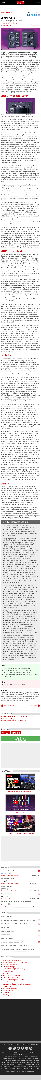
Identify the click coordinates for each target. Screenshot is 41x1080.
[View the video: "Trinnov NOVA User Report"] (20, 823)
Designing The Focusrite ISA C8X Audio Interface (20, 791)
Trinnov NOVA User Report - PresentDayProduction (20, 833)
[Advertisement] (20, 755)
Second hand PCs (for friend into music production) (17, 949)
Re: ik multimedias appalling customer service (16, 901)
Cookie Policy (20, 1044)
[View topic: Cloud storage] (39, 935)
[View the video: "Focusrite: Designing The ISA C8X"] (20, 782)
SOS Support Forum (9, 995)
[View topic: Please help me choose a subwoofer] (39, 942)
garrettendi (4, 904)
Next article (33, 705)
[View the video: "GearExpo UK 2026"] (20, 802)
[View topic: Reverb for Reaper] (39, 938)
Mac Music (6, 973)
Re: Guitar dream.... (7, 894)
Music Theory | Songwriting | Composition (17, 984)
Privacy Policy (34, 1044)
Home (3, 13)
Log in (3, 2)
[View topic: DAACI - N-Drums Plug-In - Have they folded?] (39, 946)
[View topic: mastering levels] (39, 886)
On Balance (5, 483)
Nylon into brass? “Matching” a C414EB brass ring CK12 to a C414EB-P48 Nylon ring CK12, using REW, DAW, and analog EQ (20, 920)
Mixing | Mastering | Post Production (10, 875)
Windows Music (8, 971)
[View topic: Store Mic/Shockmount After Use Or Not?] (39, 924)
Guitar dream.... (6, 927)
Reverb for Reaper (7, 938)
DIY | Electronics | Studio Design (13, 980)
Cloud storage (5, 935)
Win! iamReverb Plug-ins (8, 719)
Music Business (8, 982)
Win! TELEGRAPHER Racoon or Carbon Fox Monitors (18, 717)
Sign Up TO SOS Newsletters (20, 739)
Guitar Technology (5, 898)
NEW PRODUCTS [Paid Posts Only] (14, 969)
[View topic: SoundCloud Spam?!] (39, 931)
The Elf (3, 881)
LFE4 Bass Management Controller (15, 521)
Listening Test (6, 355)
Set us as (34, 13)
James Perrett (5, 873)
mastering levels (6, 886)
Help (27, 1044)
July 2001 (37, 25)
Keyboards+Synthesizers (11, 964)
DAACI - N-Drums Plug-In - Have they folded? (15, 946)
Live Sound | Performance (11, 977)
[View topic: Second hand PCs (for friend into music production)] (39, 949)
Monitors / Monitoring (10, 23)
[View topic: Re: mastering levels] (39, 871)
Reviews (9, 13)
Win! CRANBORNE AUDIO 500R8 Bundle (14, 721)
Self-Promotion (8, 990)
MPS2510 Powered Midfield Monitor (14, 95)
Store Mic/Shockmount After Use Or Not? (14, 924)
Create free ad (16, 733)
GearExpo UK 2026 (20, 812)
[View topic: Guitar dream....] (39, 927)
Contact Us (11, 1044)
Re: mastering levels (7, 871)
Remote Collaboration (10, 988)
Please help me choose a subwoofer (12, 942)
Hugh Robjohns (7, 25)
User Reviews (7, 986)
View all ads (5, 733)
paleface (3, 889)
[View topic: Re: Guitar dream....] (39, 894)
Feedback (6, 993)
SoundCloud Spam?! (7, 931)
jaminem (3, 896)
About (4, 1044)
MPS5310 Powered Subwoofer (12, 251)
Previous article (9, 705)
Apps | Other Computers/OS (12, 975)
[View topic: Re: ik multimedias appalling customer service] (39, 901)
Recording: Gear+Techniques (7, 906)
